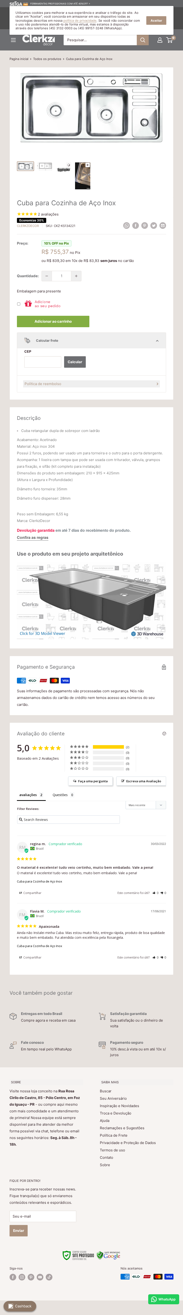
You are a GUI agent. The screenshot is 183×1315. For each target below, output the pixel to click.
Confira (23, 537)
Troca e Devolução (115, 1113)
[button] (155, 893)
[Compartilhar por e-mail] (162, 225)
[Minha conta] (160, 40)
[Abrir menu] (13, 40)
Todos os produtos (47, 59)
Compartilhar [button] (32, 893)
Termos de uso (112, 1150)
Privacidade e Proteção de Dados (128, 1142)
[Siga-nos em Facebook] (13, 1277)
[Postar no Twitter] (153, 225)
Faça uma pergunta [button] (93, 781)
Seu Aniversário (113, 1098)
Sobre (105, 1165)
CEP (27, 351)
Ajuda (104, 1120)
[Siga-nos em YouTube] (40, 1277)
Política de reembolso (43, 383)
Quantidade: (28, 276)
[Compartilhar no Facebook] (135, 225)
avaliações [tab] (28, 795)
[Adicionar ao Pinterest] (144, 225)
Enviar (18, 1230)
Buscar (106, 1091)
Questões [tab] (60, 795)
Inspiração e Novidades (119, 1106)
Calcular (75, 362)
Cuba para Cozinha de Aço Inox (39, 881)
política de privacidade (80, 20)
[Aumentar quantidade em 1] (76, 276)
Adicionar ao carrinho (53, 321)
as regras (39, 537)
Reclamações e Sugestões (122, 1128)
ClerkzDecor (28, 226)
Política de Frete (113, 1135)
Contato (106, 1157)
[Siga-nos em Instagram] (22, 1277)
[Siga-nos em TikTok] (49, 1277)
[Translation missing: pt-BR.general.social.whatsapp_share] (126, 225)
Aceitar (156, 20)
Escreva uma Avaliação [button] (143, 781)
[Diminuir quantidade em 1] (47, 276)
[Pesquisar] (143, 40)
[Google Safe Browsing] (108, 1253)
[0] (170, 40)
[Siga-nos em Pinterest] (31, 1277)
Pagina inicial (19, 59)
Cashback (23, 1306)
